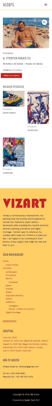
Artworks (7, 268)
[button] (44, 22)
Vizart (8, 4)
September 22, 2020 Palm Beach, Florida (22, 347)
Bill (31, 394)
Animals (9, 289)
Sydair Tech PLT (32, 400)
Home (6, 261)
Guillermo (10, 302)
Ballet (8, 285)
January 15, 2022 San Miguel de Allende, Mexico (25, 340)
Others (9, 298)
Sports (9, 278)
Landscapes (11, 272)
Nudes (9, 292)
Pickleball (13, 282)
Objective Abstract (14, 295)
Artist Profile (12, 265)
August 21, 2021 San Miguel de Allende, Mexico (25, 344)
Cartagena (13, 306)
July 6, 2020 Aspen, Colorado (17, 350)
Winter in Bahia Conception (22, 309)
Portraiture (8, 53)
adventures (9, 321)
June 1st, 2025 (10, 337)
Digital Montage (13, 312)
